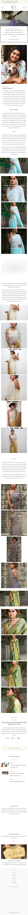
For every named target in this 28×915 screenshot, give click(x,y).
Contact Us (14, 875)
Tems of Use (14, 877)
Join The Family (14, 886)
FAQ (14, 870)
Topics (15, 717)
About (14, 872)
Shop (14, 841)
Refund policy (13, 882)
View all (14, 759)
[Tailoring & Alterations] (14, 851)
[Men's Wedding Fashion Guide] (5, 781)
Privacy (14, 880)
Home (12, 717)
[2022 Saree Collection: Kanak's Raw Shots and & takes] (5, 773)
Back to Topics (15, 748)
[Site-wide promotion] (14, 825)
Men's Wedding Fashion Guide (17, 781)
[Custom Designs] (14, 797)
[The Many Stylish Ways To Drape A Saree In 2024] (5, 764)
